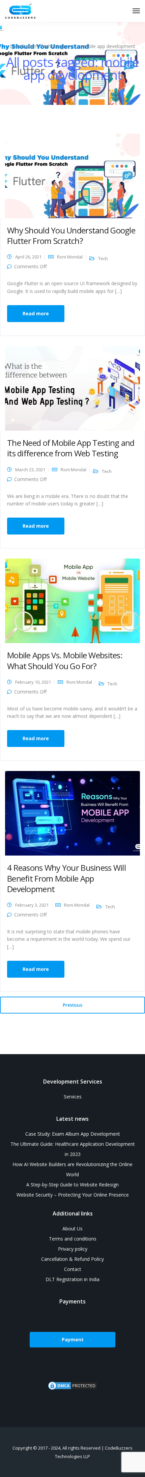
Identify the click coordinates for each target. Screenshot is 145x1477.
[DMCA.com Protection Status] (72, 1389)
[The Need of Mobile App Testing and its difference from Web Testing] (72, 388)
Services (73, 1096)
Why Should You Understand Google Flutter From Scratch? (71, 235)
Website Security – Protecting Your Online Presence (73, 1194)
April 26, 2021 (28, 257)
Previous (72, 1005)
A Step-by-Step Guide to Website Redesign (72, 1184)
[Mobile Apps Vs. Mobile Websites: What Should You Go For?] (72, 600)
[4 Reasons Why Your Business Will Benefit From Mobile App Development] (72, 813)
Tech (103, 258)
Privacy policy (72, 1249)
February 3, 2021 (32, 905)
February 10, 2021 (33, 682)
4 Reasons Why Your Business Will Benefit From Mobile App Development (66, 878)
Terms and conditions (72, 1238)
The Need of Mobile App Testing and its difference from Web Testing (71, 448)
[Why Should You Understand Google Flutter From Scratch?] (72, 175)
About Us (72, 1228)
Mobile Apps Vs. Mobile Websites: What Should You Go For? (64, 660)
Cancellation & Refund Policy (72, 1259)
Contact (72, 1269)
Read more (36, 313)
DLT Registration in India (72, 1279)
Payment (73, 1339)
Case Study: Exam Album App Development (72, 1134)
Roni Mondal (70, 257)
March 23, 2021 (30, 470)
